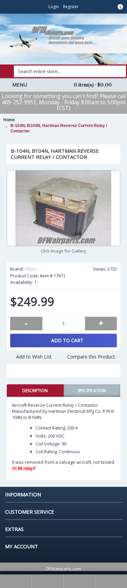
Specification (92, 390)
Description (35, 390)
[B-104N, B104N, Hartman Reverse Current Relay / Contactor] (63, 208)
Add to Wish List (34, 356)
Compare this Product (91, 356)
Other (31, 269)
